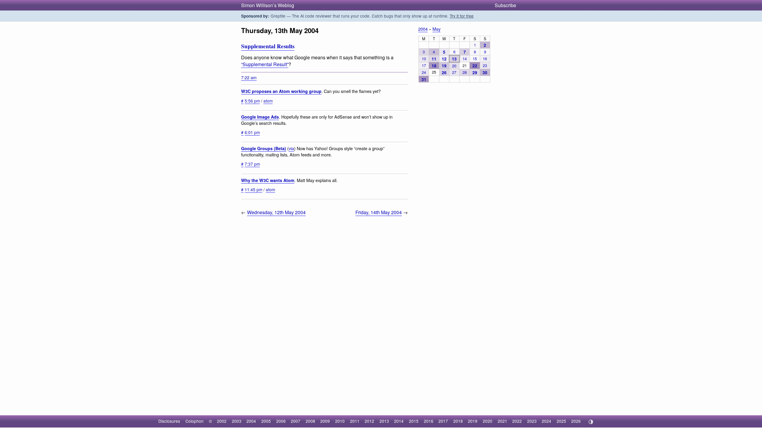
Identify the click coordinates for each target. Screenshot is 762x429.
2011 (355, 421)
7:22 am (249, 77)
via (291, 148)
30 (485, 72)
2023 (532, 421)
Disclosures (169, 421)
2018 (458, 421)
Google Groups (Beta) (263, 148)
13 (454, 59)
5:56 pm (252, 101)
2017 (443, 421)
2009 (325, 421)
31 (423, 79)
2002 (222, 421)
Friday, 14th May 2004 (378, 212)
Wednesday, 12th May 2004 (276, 212)
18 (434, 66)
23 (485, 65)
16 (485, 58)
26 (444, 72)
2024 (546, 421)
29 (474, 72)
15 (475, 58)
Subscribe (505, 5)
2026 (576, 421)
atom (268, 101)
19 (444, 66)
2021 (502, 421)
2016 (428, 421)
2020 (487, 421)
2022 (517, 421)
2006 (281, 421)
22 (474, 66)
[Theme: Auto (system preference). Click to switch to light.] (590, 422)
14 (465, 58)
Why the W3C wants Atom (267, 180)
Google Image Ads (260, 117)
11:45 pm (253, 189)
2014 (399, 421)
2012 (369, 421)
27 (454, 72)
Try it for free (462, 16)
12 (444, 59)
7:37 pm (252, 164)
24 (424, 72)
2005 (266, 421)
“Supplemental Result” (264, 64)
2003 (236, 421)
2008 (310, 421)
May (436, 29)
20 (454, 66)
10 (424, 58)
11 (434, 59)
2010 (340, 421)
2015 (414, 421)
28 (465, 72)
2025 (561, 421)
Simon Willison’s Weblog (267, 5)
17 (424, 65)
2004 (423, 29)
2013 (384, 421)
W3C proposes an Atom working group (281, 91)
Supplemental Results (267, 46)
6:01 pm (252, 132)
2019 (472, 421)
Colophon (194, 421)
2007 (295, 421)
